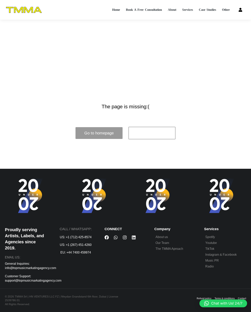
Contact (242, 298)
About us (162, 237)
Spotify (210, 237)
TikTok (209, 248)
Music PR (212, 260)
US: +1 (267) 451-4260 (76, 244)
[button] (223, 303)
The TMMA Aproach (169, 248)
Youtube (211, 242)
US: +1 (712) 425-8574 (76, 237)
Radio (209, 266)
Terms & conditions (225, 298)
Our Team (162, 242)
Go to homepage (99, 133)
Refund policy (204, 298)
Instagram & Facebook (221, 254)
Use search (152, 133)
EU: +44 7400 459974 (75, 252)
